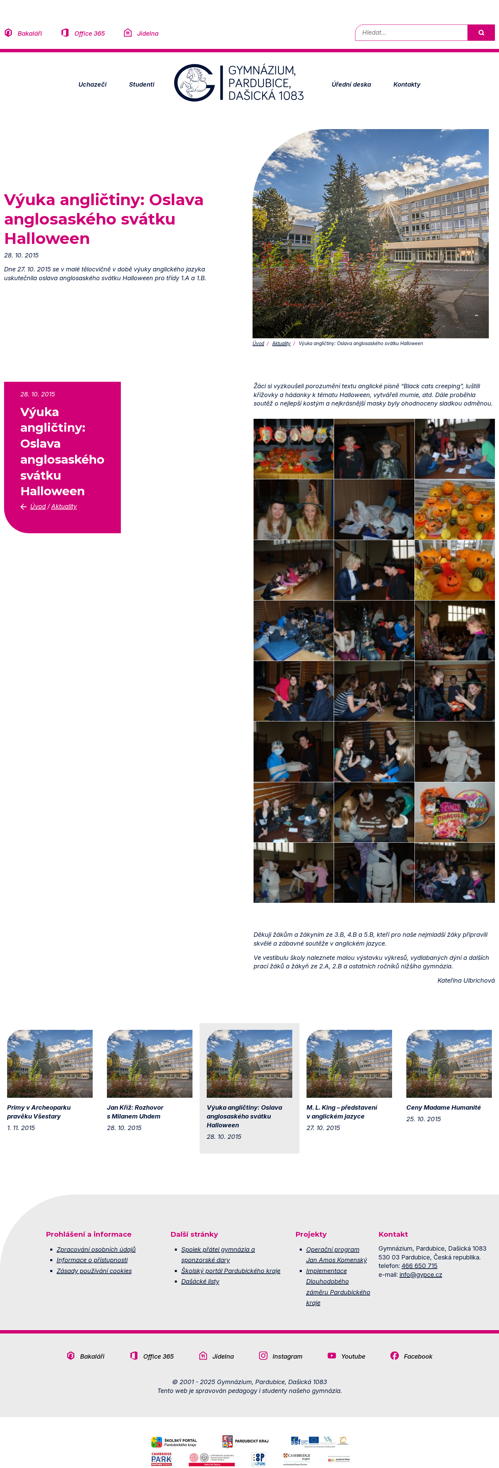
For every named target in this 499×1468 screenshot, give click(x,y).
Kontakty (407, 84)
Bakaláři (30, 33)
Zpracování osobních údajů (96, 1249)
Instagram (287, 1356)
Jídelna (148, 33)
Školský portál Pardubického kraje (230, 1270)
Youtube (353, 1356)
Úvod (258, 343)
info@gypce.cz (421, 1274)
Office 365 (89, 33)
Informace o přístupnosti (92, 1260)
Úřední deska (351, 84)
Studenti (141, 84)
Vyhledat (481, 32)
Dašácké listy (200, 1281)
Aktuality (281, 343)
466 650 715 (420, 1265)
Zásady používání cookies (94, 1270)
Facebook (418, 1356)
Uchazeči (92, 84)
